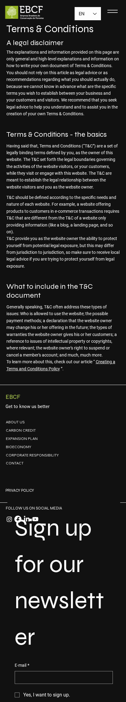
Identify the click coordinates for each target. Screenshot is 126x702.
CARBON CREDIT (21, 430)
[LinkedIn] (26, 519)
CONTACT (15, 463)
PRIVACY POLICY (20, 490)
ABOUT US (15, 422)
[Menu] (112, 11)
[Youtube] (35, 519)
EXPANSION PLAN (22, 438)
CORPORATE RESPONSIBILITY (32, 455)
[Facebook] (17, 519)
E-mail (22, 665)
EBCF (13, 396)
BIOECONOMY (18, 446)
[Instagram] (9, 519)
